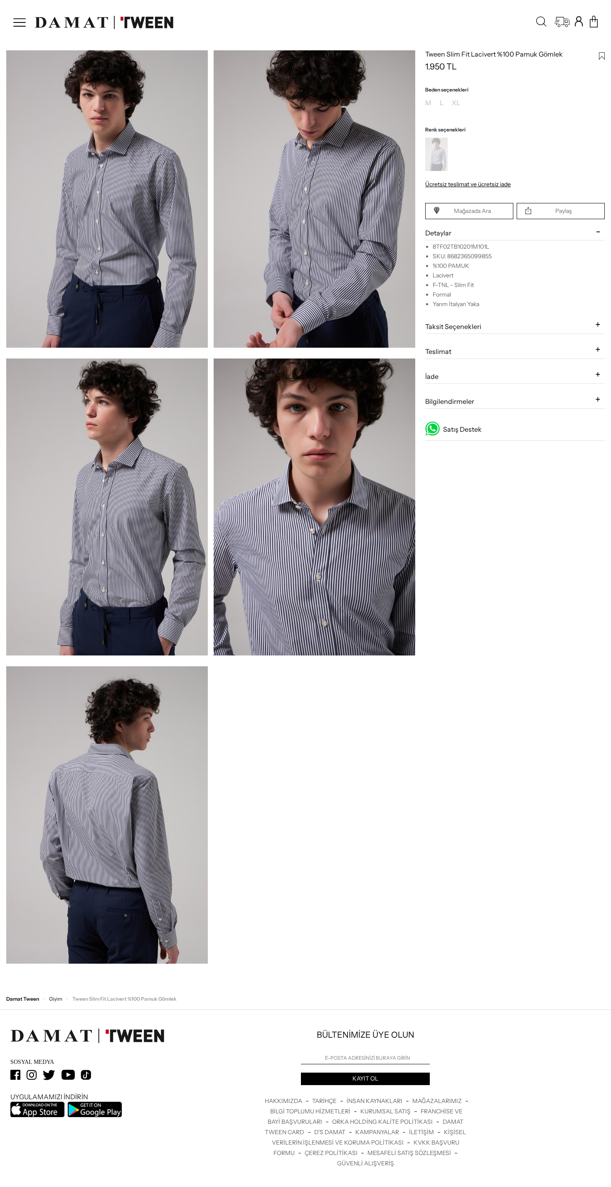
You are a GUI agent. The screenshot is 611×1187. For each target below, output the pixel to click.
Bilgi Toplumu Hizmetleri (311, 1111)
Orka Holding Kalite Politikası (383, 1121)
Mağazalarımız (437, 1101)
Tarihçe (325, 1101)
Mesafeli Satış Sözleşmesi (409, 1153)
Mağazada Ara (472, 211)
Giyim (55, 999)
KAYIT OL (365, 1078)
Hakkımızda (284, 1101)
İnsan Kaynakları (375, 1101)
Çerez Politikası (332, 1153)
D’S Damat (330, 1132)
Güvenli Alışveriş (365, 1163)
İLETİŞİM (422, 1132)
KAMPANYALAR (377, 1132)
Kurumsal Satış (386, 1111)
